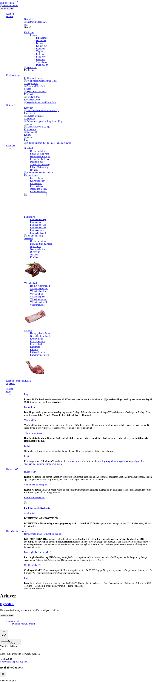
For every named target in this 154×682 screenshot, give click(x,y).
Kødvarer (10, 145)
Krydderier (29, 94)
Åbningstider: (30, 513)
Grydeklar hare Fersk (40, 336)
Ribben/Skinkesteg (39, 167)
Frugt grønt (29, 113)
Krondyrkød (36, 344)
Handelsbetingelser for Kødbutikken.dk (43, 534)
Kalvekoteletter (37, 180)
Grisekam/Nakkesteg (40, 164)
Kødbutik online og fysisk (18, 380)
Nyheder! (10, 383)
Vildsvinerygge (37, 304)
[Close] (1, 629)
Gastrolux (28, 19)
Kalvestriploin (36, 186)
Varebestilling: (31, 420)
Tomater (28, 124)
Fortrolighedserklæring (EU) (37, 552)
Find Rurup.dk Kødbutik (37, 508)
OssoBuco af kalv (38, 189)
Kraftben (34, 257)
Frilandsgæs (42, 37)
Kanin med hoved (38, 191)
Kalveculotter (36, 178)
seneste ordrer (74, 461)
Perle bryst (41, 56)
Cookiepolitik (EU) (33, 565)
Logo (26, 578)
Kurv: (27, 446)
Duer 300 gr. (42, 65)
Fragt (8, 391)
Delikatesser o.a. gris (40, 156)
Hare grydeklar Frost (40, 333)
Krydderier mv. (13, 75)
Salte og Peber (31, 83)
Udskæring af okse (39, 241)
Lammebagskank (38, 233)
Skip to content (7, 3)
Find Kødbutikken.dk (34, 497)
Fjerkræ (33, 35)
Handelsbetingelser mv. (17, 531)
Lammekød (29, 216)
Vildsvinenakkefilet (39, 302)
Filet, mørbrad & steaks (41, 243)
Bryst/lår (40, 43)
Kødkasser (29, 32)
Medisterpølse (36, 162)
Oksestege (35, 252)
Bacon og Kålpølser (39, 153)
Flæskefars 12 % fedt (40, 159)
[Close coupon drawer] (3, 674)
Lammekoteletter (38, 227)
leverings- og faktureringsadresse (113, 461)
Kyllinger (40, 48)
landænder (41, 40)
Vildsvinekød (30, 283)
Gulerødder (29, 118)
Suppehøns (41, 62)
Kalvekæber (36, 183)
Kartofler (28, 107)
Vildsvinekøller (37, 296)
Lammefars (35, 222)
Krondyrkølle (36, 338)
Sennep (27, 89)
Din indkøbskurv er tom (23, 623)
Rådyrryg (34, 349)
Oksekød (28, 238)
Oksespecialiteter (38, 249)
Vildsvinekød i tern (39, 288)
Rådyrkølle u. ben (38, 352)
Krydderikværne (32, 99)
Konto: (27, 456)
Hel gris (34, 170)
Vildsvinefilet (36, 294)
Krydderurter (30, 129)
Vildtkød (28, 330)
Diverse (9, 16)
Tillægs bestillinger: (33, 433)
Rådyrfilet (35, 347)
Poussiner (40, 59)
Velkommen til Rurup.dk (36, 484)
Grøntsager (11, 105)
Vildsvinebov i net (38, 291)
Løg (26, 140)
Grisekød (28, 148)
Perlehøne (41, 54)
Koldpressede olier (33, 78)
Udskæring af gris (38, 151)
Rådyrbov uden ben (39, 355)
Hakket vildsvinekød (40, 286)
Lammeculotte (37, 230)
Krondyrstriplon (37, 341)
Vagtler (39, 51)
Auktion (10, 13)
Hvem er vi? (12, 469)
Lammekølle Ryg (38, 219)
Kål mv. (28, 134)
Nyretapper (35, 246)
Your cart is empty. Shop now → (15, 661)
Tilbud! (9, 389)
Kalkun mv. (41, 46)
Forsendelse (29, 407)
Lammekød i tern (38, 225)
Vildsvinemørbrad (38, 299)
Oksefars (34, 254)
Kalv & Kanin (31, 175)
